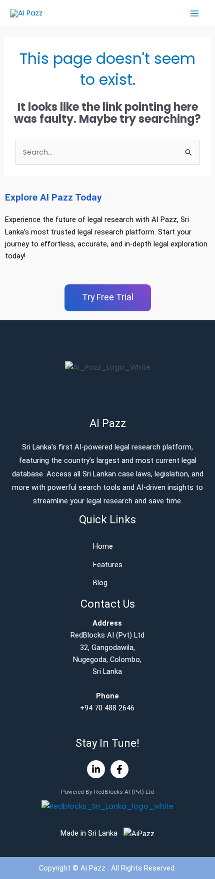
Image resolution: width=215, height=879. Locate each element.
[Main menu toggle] (194, 13)
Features (107, 564)
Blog (100, 582)
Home (103, 546)
